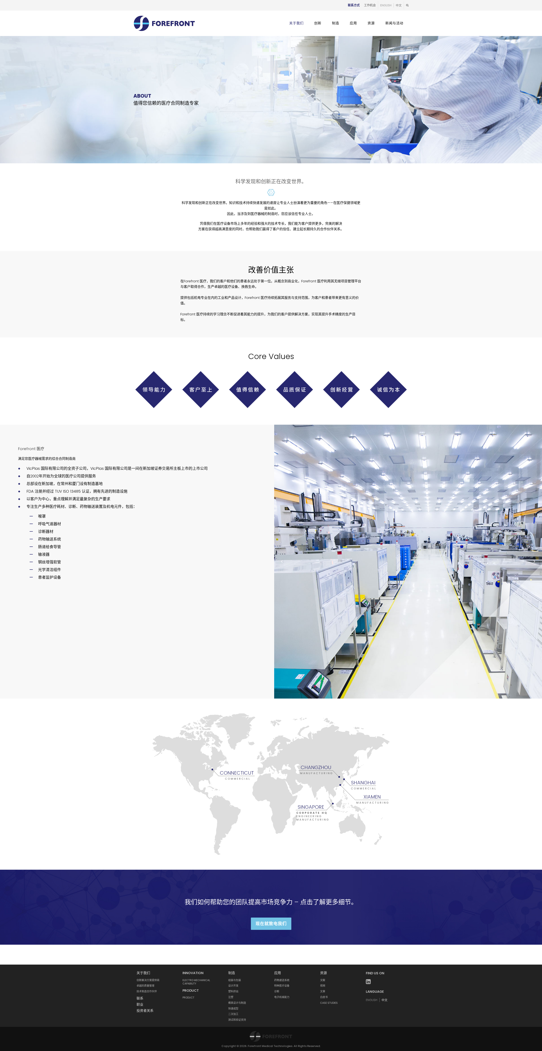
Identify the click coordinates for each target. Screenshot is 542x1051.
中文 (399, 5)
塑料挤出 (233, 991)
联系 (140, 998)
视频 (322, 985)
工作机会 (370, 5)
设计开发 (233, 985)
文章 (322, 991)
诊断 (276, 991)
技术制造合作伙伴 (147, 991)
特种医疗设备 (281, 985)
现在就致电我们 (271, 924)
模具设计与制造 (237, 1003)
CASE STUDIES (329, 1003)
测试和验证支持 (237, 1020)
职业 (140, 1004)
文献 (322, 980)
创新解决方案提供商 (148, 980)
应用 (277, 973)
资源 (323, 973)
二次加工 (233, 1014)
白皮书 (324, 997)
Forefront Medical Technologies (270, 1046)
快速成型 (233, 1008)
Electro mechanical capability (196, 982)
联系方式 (354, 5)
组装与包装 (234, 980)
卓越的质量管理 (145, 985)
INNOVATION (193, 973)
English (385, 5)
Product (191, 990)
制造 (231, 973)
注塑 (230, 997)
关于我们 (143, 973)
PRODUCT (188, 997)
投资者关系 (145, 1010)
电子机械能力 (281, 997)
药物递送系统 (281, 980)
